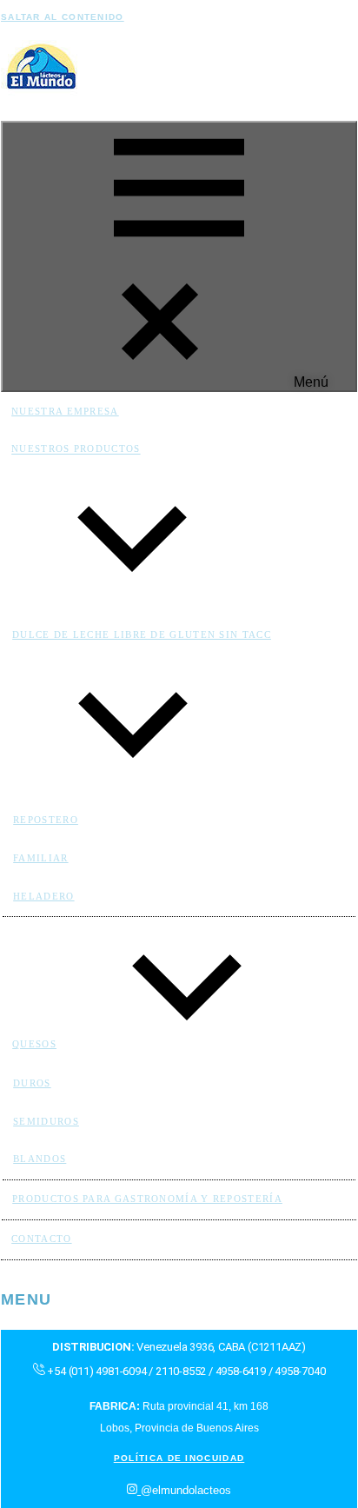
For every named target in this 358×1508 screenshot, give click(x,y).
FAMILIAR (40, 858)
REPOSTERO (45, 819)
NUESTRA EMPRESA (65, 411)
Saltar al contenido (62, 17)
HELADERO (43, 896)
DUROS (32, 1083)
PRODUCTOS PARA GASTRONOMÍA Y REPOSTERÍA (147, 1198)
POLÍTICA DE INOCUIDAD (179, 1458)
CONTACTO (41, 1238)
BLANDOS (39, 1158)
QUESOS (34, 1044)
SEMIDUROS (46, 1121)
